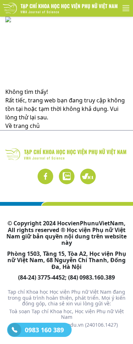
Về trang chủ (22, 126)
